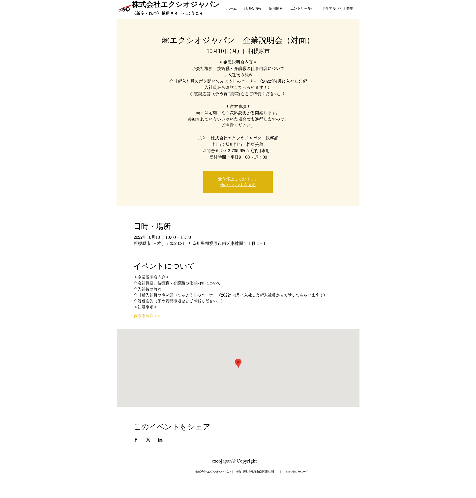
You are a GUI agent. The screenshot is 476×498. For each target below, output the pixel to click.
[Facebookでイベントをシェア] (136, 440)
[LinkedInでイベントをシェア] (160, 440)
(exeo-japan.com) (296, 471)
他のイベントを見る (238, 184)
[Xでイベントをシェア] (148, 440)
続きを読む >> (147, 316)
